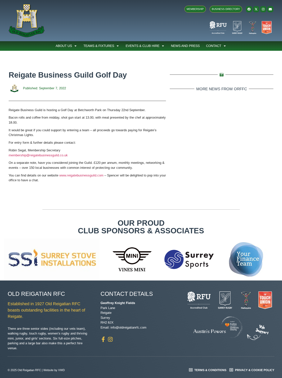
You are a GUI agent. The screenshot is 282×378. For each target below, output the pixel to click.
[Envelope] (270, 9)
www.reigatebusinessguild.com (81, 175)
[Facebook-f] (103, 339)
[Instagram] (263, 9)
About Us (64, 46)
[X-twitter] (256, 9)
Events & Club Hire (142, 46)
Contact (213, 46)
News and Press (185, 46)
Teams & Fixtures (98, 46)
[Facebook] (249, 9)
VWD (61, 370)
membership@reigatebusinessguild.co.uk (38, 155)
